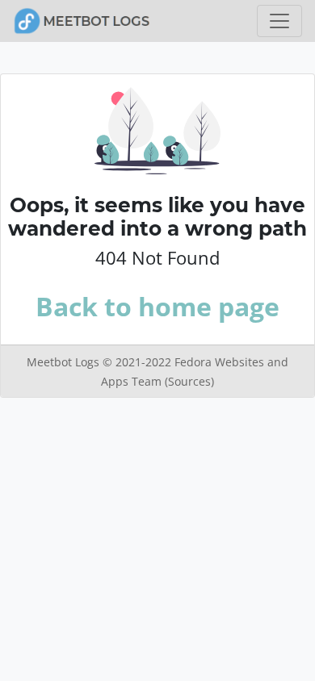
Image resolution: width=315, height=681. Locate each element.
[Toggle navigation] (279, 21)
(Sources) (189, 381)
